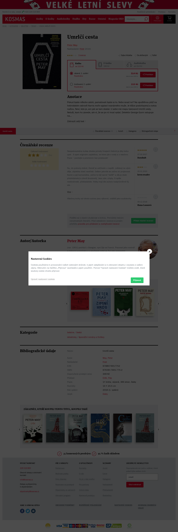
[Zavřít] (149, 251)
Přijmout (137, 280)
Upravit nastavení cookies (43, 279)
